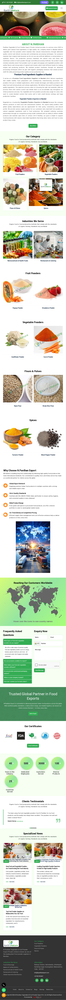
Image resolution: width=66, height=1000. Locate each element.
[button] (61, 7)
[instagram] (42, 980)
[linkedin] (47, 980)
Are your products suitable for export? (15, 661)
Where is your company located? (13, 677)
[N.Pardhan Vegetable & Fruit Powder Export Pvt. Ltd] (11, 8)
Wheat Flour (18, 406)
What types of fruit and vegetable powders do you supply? (14, 642)
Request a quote (52, 8)
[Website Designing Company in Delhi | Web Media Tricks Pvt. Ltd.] (37, 997)
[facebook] (37, 980)
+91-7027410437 (8, 2)
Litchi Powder (17, 308)
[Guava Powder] (48, 291)
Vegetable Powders (51, 174)
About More (33, 126)
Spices (46, 208)
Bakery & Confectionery (10, 967)
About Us (21, 989)
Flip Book (44, 2)
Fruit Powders (20, 174)
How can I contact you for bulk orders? (15, 681)
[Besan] (48, 389)
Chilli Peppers (48, 455)
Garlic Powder (48, 357)
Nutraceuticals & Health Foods (13, 969)
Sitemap (41, 989)
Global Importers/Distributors (18, 261)
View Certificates (33, 745)
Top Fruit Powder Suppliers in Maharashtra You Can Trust (15, 912)
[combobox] (37, 643)
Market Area (49, 989)
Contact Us (29, 989)
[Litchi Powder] (17, 291)
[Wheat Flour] (17, 389)
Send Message (39, 670)
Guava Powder (48, 308)
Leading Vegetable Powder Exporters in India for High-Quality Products (48, 867)
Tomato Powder (18, 357)
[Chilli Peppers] (48, 438)
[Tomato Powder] (17, 340)
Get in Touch (33, 713)
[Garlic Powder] (48, 340)
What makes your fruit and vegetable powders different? (15, 666)
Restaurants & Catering (10, 972)
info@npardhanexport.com (23, 2)
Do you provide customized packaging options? (15, 672)
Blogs (35, 989)
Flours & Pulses (15, 208)
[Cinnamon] (17, 438)
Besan (48, 406)
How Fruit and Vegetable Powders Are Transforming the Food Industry (17, 867)
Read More (11, 881)
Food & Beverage (48, 261)
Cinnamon (17, 455)
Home (14, 989)
